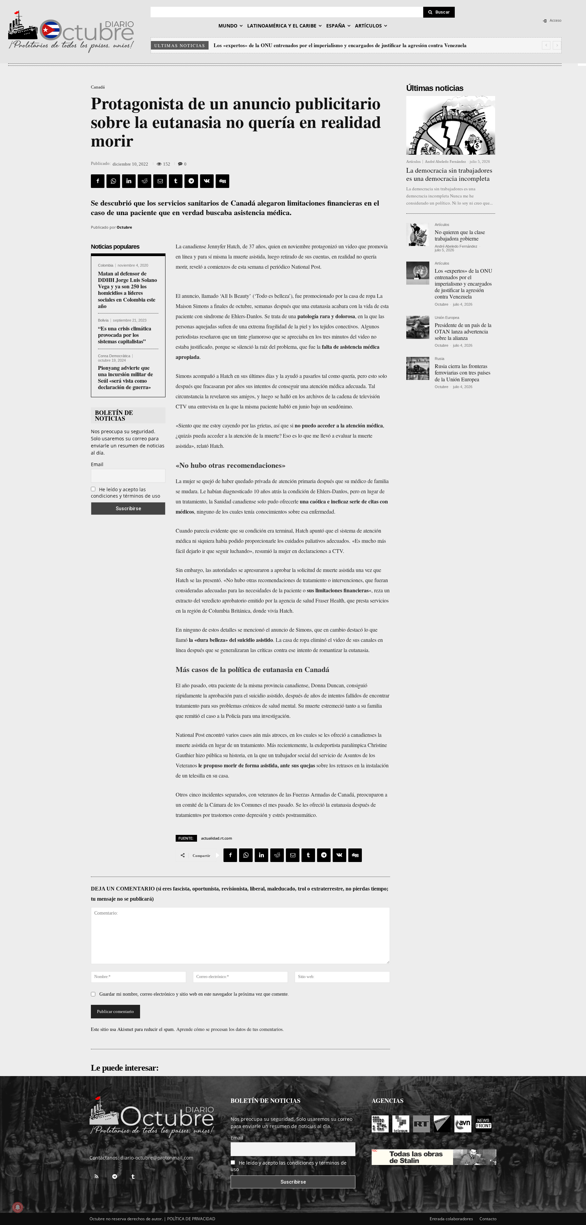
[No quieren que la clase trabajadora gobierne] (417, 234)
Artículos (413, 162)
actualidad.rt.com (216, 838)
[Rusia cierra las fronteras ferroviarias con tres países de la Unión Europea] (417, 368)
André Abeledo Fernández (445, 161)
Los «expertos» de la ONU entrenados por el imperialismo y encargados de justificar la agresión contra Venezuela (463, 283)
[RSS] (96, 1177)
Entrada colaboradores (451, 1219)
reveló (196, 266)
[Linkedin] (129, 181)
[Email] (160, 181)
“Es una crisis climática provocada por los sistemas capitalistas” (124, 334)
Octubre (124, 227)
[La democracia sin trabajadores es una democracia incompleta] (450, 125)
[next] (557, 45)
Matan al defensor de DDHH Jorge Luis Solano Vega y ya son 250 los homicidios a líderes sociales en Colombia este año (127, 289)
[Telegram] (191, 181)
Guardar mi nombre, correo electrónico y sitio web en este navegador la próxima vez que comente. (194, 994)
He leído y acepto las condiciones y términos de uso (125, 492)
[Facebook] (97, 181)
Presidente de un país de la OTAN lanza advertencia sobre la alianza (289, 45)
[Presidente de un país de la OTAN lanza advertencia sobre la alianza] (417, 327)
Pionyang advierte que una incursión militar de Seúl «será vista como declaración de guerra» (125, 377)
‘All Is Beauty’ (235, 295)
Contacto (488, 1219)
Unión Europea (447, 318)
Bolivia (103, 320)
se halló (283, 396)
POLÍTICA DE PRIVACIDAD (191, 1219)
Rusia (439, 359)
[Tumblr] (175, 181)
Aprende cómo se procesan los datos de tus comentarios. (230, 1029)
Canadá (98, 87)
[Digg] (222, 181)
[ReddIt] (144, 181)
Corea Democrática (114, 356)
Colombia (105, 265)
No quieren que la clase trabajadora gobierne (460, 235)
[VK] (207, 181)
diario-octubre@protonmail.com (156, 1157)
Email (97, 464)
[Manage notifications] (17, 1207)
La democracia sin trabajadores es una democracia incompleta (449, 174)
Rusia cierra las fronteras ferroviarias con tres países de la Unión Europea (462, 372)
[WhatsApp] (113, 181)
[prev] (546, 45)
